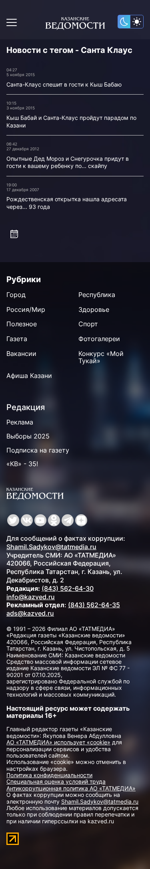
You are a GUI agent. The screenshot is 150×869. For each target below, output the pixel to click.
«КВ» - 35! (22, 464)
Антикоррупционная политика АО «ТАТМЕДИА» (71, 788)
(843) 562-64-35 (94, 605)
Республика (96, 295)
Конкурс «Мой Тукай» (101, 357)
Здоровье (93, 309)
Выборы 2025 (28, 436)
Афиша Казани (29, 376)
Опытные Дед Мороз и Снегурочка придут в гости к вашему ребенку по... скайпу (67, 162)
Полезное (21, 324)
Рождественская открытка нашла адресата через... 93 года (66, 203)
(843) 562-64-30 (68, 588)
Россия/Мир (25, 309)
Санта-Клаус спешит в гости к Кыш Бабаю (64, 84)
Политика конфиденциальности (49, 775)
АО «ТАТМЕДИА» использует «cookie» (58, 742)
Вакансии (21, 354)
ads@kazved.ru (30, 613)
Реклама (19, 422)
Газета (16, 339)
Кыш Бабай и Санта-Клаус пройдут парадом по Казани (71, 121)
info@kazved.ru (30, 597)
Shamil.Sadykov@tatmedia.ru (51, 547)
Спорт (88, 324)
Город (16, 295)
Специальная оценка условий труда (56, 781)
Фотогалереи (99, 339)
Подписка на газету (37, 450)
